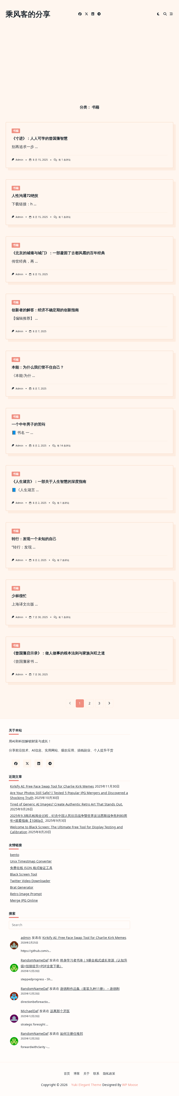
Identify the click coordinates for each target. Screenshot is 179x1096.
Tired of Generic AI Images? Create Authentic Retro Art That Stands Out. (66, 804)
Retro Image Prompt (26, 894)
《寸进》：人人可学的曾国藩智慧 (40, 138)
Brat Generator (21, 887)
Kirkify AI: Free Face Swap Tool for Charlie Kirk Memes (52, 786)
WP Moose (130, 1084)
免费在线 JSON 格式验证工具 (31, 868)
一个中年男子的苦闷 (28, 424)
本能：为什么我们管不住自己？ (38, 367)
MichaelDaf (29, 1011)
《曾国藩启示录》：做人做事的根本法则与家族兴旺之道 (58, 653)
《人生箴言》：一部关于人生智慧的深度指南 (49, 481)
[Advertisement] (89, 62)
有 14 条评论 (64, 445)
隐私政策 (109, 1073)
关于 (86, 1073)
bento (14, 854)
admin (19, 159)
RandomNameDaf (34, 960)
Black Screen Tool (23, 874)
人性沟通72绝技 (25, 195)
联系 (96, 1073)
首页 (67, 1073)
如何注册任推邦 (71, 1033)
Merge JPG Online (24, 900)
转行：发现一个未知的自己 (34, 538)
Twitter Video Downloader (30, 881)
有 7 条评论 (63, 560)
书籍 (16, 131)
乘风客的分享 (28, 14)
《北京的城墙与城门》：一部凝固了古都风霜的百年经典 (58, 252)
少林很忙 (19, 595)
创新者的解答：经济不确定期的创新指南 (45, 309)
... (36, 146)
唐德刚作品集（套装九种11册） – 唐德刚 (90, 988)
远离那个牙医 (60, 1011)
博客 (77, 1073)
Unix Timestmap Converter (31, 861)
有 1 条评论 (65, 159)
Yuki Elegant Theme (86, 1084)
